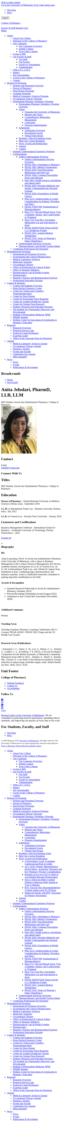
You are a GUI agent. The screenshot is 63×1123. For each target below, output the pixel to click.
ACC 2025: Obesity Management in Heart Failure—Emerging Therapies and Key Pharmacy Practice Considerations (43, 869)
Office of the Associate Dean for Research (32, 1090)
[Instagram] (31, 702)
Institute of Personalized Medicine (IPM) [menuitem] (31, 314)
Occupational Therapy (23, 1016)
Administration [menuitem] (26, 67)
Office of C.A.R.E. (22, 785)
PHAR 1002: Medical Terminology (41, 919)
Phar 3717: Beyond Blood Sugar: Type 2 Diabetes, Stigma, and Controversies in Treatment (43, 966)
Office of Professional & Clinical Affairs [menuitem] (31, 267)
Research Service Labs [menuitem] (23, 330)
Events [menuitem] (16, 364)
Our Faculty (12, 382)
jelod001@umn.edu (10, 468)
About (10, 750)
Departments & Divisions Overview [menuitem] (29, 254)
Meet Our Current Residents (32, 856)
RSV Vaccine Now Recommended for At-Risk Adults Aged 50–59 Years (42, 888)
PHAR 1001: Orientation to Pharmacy (42, 916)
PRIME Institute (20, 1069)
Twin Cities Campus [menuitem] (28, 51)
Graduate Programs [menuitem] (22, 93)
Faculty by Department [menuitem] (29, 64)
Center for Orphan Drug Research (28, 1056)
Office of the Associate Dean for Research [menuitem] (32, 338)
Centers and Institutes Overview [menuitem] (27, 285)
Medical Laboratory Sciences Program (30, 811)
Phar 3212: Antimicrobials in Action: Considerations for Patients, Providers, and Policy (42, 953)
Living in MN (19, 769)
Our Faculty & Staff (22, 772)
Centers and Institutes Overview (27, 1037)
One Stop (11, 10)
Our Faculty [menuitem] (24, 62)
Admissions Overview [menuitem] (35, 130)
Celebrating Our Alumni (24, 1106)
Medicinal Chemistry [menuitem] (22, 262)
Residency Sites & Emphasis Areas (35, 853)
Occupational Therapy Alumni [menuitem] (27, 346)
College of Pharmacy (11, 23)
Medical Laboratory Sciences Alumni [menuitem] (30, 343)
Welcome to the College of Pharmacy (30, 756)
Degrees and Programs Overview (28, 800)
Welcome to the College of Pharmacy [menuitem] (30, 41)
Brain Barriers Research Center (27, 1040)
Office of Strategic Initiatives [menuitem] (26, 270)
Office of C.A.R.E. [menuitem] (22, 70)
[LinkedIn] (31, 705)
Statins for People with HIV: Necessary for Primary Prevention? (43, 894)
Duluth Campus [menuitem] (26, 49)
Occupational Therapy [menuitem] (23, 264)
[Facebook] (31, 700)
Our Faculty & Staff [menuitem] (22, 56)
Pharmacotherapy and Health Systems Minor (39, 998)
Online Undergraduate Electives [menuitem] (33, 156)
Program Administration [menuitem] (36, 125)
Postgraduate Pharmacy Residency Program (33, 816)
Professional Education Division (28, 1032)
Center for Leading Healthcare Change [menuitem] (31, 301)
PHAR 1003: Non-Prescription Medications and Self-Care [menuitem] (39, 171)
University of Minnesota (29, 741)
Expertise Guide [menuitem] (20, 336)
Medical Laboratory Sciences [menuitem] (26, 259)
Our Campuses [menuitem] (20, 43)
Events (16, 1116)
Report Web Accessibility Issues (28, 746)
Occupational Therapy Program (27, 814)
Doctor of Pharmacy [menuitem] (22, 88)
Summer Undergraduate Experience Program (34, 903)
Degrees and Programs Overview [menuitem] (28, 85)
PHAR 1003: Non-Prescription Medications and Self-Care (39, 923)
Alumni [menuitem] (22, 146)
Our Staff (23, 774)
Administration (26, 782)
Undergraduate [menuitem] (20, 154)
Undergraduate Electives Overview (35, 995)
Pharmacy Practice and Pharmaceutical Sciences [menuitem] (35, 278)
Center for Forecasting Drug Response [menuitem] (30, 299)
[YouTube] (31, 707)
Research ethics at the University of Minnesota (22, 715)
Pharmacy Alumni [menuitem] (21, 349)
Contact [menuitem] (16, 80)
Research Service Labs (23, 1082)
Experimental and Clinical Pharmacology (32, 1008)
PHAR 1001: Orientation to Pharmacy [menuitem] (42, 164)
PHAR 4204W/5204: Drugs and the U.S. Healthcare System (41, 981)
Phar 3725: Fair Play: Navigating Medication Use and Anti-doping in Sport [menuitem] (41, 222)
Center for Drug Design (24, 1048)
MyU (9, 12)
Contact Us (12, 686)
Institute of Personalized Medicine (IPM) (31, 1066)
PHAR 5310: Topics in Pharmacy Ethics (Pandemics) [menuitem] (40, 239)
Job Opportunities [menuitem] (21, 75)
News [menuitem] (9, 359)
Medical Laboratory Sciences (26, 1011)
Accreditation (13, 688)
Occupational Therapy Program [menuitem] (27, 99)
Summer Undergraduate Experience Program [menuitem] (34, 151)
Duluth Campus (26, 764)
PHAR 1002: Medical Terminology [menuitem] (41, 167)
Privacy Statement (8, 746)
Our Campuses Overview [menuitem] (30, 46)
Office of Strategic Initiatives (26, 1022)
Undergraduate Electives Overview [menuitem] (35, 243)
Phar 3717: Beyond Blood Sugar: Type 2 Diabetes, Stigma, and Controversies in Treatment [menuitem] (43, 215)
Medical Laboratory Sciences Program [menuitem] (30, 96)
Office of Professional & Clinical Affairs (31, 1019)
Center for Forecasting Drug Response (30, 1051)
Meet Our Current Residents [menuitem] (32, 141)
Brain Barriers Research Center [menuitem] (27, 288)
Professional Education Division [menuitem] (28, 280)
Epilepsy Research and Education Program (32, 1058)
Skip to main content (10, 2)
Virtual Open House (34, 850)
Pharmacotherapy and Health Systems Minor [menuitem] (39, 246)
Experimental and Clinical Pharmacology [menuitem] (32, 257)
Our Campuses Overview (30, 761)
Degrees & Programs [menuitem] (16, 83)
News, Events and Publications (33, 858)
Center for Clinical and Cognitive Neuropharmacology (28, 1044)
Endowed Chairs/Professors (26, 1085)
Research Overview (22, 1080)
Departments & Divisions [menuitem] (18, 251)
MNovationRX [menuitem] (20, 357)
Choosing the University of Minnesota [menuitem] (42, 112)
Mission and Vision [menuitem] (33, 114)
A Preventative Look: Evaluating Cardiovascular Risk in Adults (40, 862)
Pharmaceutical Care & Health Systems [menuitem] (31, 272)
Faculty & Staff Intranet (12, 28)
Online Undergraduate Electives (33, 908)
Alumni (22, 898)
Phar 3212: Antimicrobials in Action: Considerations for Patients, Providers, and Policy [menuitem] (42, 201)
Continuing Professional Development (30, 1001)
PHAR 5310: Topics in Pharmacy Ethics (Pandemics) (40, 991)
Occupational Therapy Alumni (27, 1098)
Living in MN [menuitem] (19, 54)
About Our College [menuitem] (22, 38)
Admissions (24, 843)
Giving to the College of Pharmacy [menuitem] (29, 77)
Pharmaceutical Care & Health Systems (31, 1024)
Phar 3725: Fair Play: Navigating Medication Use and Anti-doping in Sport (41, 974)
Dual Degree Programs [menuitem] (23, 91)
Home (10, 380)
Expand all (6, 538)
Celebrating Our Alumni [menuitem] (24, 354)
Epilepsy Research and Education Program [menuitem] (32, 307)
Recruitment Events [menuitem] (34, 133)
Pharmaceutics (19, 1027)
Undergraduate (20, 906)
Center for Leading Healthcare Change (31, 1053)
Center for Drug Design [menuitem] (24, 296)
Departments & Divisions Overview (29, 1006)
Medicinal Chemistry (22, 1014)
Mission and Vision (33, 829)
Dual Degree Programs (23, 806)
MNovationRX (20, 1108)
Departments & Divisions (18, 1003)
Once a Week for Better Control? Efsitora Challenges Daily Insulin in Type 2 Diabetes (41, 882)
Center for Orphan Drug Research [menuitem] (28, 304)
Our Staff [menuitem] (23, 59)
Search (5, 18)
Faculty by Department (29, 779)
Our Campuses (20, 758)
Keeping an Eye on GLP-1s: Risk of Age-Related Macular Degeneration (41, 875)
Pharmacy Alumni (21, 1101)
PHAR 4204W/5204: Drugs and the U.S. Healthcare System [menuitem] (41, 229)
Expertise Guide (20, 1087)
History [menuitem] (16, 72)
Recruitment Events (34, 848)
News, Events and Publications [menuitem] (33, 143)
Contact (16, 795)
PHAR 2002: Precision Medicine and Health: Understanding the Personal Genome (42, 940)
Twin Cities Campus (28, 766)
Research (11, 1077)
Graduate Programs (22, 808)
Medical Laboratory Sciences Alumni (30, 1095)
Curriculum (30, 837)
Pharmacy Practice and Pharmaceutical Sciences (35, 1030)
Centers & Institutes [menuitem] (16, 283)
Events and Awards (22, 1103)
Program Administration (36, 840)
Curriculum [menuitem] (30, 122)
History (16, 787)
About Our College (22, 753)
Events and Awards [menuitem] (22, 351)
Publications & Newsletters (25, 1119)
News (9, 1111)
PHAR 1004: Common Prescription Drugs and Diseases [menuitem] (41, 176)
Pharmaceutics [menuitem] (19, 275)
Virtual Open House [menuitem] (34, 135)
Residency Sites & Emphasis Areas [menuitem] (35, 138)
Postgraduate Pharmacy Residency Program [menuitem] (33, 101)
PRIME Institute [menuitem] (20, 317)
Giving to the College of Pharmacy (29, 793)
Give (26, 28)
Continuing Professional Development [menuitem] (30, 249)
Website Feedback (15, 683)
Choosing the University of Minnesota (42, 827)
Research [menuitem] (11, 325)
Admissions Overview (35, 845)
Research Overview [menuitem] (22, 328)
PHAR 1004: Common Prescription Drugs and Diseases (41, 928)
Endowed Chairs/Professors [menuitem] (26, 333)
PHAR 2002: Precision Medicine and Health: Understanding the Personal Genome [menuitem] (42, 188)
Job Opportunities (21, 790)
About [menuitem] (10, 35)
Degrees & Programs (16, 798)
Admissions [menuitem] (24, 128)
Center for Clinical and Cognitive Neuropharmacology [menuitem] (28, 292)
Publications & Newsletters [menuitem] (25, 367)
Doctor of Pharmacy (22, 803)
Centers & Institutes (16, 1035)
